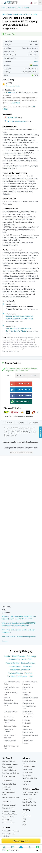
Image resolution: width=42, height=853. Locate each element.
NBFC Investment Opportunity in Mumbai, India (23, 337)
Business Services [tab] (28, 663)
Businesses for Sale (10, 726)
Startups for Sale (28, 703)
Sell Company (8, 717)
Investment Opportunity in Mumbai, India (16, 340)
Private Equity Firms (8, 817)
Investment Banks (29, 766)
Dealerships (27, 723)
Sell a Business (28, 732)
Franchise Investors (29, 805)
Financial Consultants (30, 778)
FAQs (24, 825)
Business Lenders (8, 823)
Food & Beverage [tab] (18, 656)
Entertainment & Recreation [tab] (20, 670)
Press (24, 822)
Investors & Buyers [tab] (15, 673)
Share (22, 422)
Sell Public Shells (28, 717)
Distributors (26, 720)
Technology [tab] (31, 656)
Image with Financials (17, 121)
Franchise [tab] (28, 673)
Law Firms (26, 784)
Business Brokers (28, 772)
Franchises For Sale (29, 802)
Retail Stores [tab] (26, 659)
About (25, 813)
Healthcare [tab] (27, 666)
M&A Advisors (27, 729)
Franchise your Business (10, 773)
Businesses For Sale (9, 784)
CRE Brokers (27, 775)
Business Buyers (7, 808)
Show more (5, 641)
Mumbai (35, 65)
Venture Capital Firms (9, 814)
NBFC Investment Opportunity (17, 347)
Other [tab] (31, 676)
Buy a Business (7, 767)
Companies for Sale (10, 711)
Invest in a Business (9, 770)
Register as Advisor (8, 776)
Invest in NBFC (14, 351)
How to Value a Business (10, 831)
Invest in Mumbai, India (19, 349)
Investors (26, 726)
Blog (24, 819)
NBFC (36, 61)
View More (16, 103)
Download (35, 422)
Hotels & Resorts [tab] (15, 666)
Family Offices (7, 820)
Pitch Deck (13, 118)
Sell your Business (8, 761)
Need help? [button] (40, 433)
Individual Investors (9, 805)
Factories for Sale (10, 740)
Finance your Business (10, 764)
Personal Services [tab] (12, 663)
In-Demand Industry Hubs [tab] (17, 676)
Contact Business (21, 841)
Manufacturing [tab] (14, 659)
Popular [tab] (7, 656)
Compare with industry (13, 86)
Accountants (27, 781)
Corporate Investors (9, 811)
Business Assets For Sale (10, 797)
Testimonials (27, 816)
